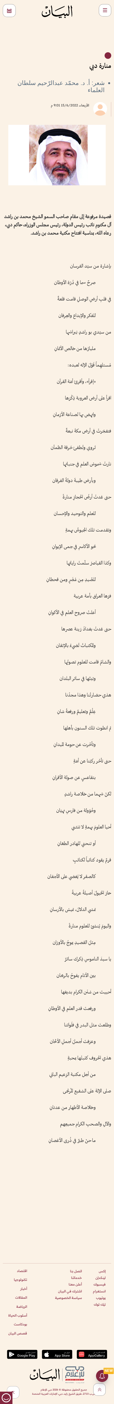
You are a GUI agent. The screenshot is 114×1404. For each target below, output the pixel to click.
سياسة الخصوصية (68, 1298)
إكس (102, 1271)
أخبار (23, 1289)
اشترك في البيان (70, 1291)
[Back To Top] (99, 1389)
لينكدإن (100, 1278)
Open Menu (105, 10)
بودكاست (20, 1324)
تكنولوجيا (20, 1280)
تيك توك (100, 1304)
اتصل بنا (76, 1271)
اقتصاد (22, 1271)
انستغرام (99, 1291)
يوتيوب (101, 1298)
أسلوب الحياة (17, 1315)
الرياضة (21, 1306)
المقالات (21, 1297)
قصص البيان (17, 1333)
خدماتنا (76, 1278)
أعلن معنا (75, 1284)
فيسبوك (100, 1284)
